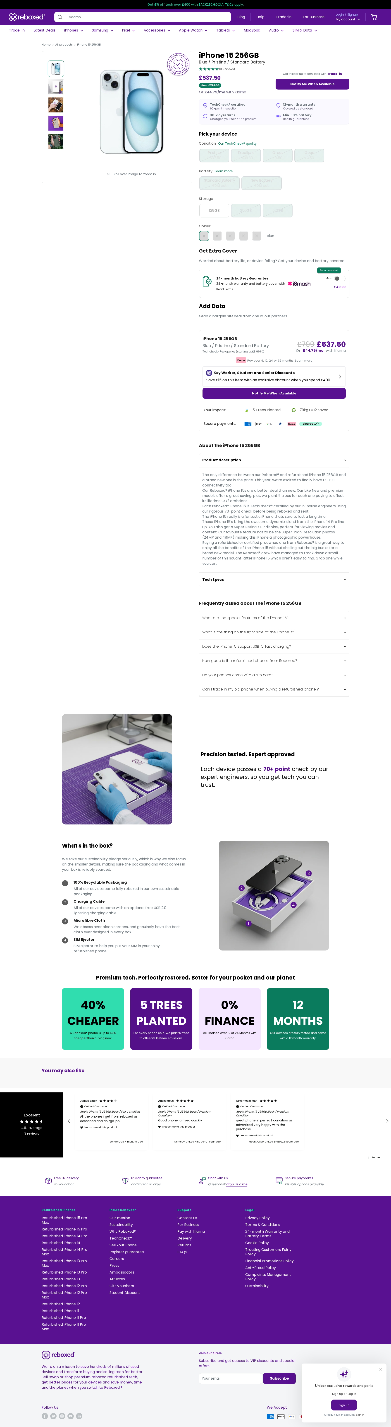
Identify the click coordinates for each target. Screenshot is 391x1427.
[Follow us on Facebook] (45, 1416)
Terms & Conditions (262, 1224)
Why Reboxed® (123, 1231)
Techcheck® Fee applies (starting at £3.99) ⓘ (233, 351)
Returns (184, 1245)
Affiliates (117, 1279)
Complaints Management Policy (268, 1277)
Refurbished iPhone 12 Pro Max (64, 1295)
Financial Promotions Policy (269, 1261)
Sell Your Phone (123, 1245)
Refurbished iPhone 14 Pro (64, 1236)
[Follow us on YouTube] (70, 1416)
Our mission (120, 1217)
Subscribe (279, 1378)
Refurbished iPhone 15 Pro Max (64, 1220)
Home (46, 44)
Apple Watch (191, 30)
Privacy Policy (257, 1217)
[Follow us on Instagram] (62, 1416)
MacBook (252, 30)
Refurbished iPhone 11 (60, 1310)
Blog (241, 16)
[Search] (60, 17)
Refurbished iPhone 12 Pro (64, 1285)
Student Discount (125, 1292)
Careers (117, 1258)
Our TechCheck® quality (237, 143)
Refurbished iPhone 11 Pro (64, 1317)
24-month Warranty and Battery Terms (267, 1234)
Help (260, 16)
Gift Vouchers (122, 1285)
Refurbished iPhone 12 (61, 1304)
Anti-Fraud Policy (260, 1267)
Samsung (100, 30)
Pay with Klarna (191, 1231)
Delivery (184, 1238)
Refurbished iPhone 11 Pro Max (64, 1327)
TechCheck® (121, 1238)
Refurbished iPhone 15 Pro (64, 1229)
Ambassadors (122, 1272)
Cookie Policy (257, 1242)
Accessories (154, 30)
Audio (274, 30)
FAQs (182, 1251)
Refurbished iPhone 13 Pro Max (64, 1263)
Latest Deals (44, 30)
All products (64, 44)
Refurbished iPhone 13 (61, 1279)
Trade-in (283, 16)
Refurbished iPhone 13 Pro (64, 1272)
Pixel (126, 30)
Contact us (187, 1217)
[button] (217, 69)
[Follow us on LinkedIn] (79, 1416)
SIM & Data (302, 30)
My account (346, 19)
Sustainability (121, 1224)
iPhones (71, 30)
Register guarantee (127, 1251)
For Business (313, 16)
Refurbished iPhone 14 (61, 1242)
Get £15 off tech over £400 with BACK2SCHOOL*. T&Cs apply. (196, 4)
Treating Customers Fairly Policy (268, 1252)
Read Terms (224, 289)
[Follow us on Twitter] (53, 1416)
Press (114, 1265)
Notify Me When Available (312, 84)
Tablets (223, 30)
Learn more (224, 171)
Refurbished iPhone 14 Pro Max (64, 1252)
